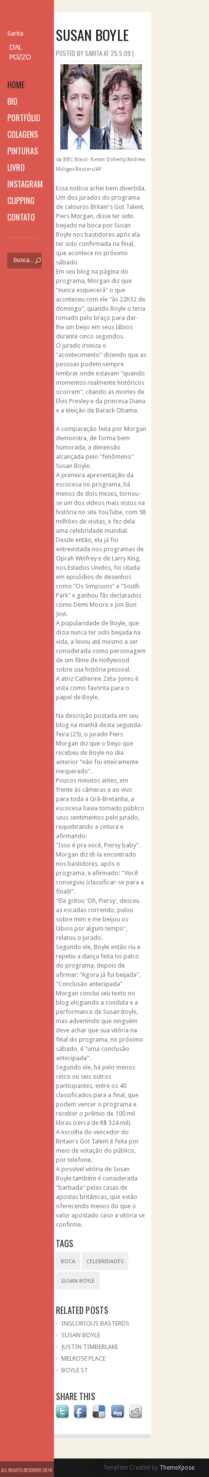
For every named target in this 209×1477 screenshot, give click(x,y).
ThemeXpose (176, 1467)
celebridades (105, 1261)
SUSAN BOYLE (80, 1335)
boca (68, 1261)
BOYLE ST (74, 1370)
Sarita (15, 33)
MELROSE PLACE (83, 1358)
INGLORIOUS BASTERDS (95, 1323)
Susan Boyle (78, 1281)
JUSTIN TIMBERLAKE (89, 1346)
